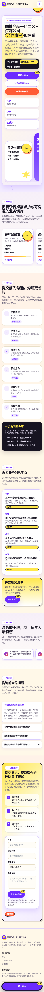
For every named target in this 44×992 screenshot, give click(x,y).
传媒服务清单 (7, 960)
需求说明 (11, 873)
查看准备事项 (22, 92)
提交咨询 (5, 964)
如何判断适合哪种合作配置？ (22, 736)
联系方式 (11, 851)
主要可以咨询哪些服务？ (22, 705)
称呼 (9, 840)
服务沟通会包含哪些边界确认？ (22, 745)
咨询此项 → (9, 260)
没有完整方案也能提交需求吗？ (22, 727)
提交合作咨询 (16, 894)
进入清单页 (12, 599)
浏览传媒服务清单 (22, 83)
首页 (3, 957)
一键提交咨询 (22, 75)
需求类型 (11, 862)
